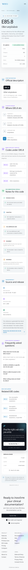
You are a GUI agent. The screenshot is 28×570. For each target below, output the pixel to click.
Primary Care (5, 541)
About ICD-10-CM (13, 485)
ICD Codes (5, 543)
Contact (4, 557)
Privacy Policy (19, 559)
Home (3, 10)
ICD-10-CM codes (11, 10)
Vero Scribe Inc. (7, 314)
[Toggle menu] (25, 4)
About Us (4, 554)
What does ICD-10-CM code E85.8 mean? (11, 352)
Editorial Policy (19, 554)
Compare (4, 548)
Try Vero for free (13, 444)
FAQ (16, 538)
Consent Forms (19, 562)
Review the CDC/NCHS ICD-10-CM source (12, 331)
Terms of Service (19, 557)
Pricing (4, 546)
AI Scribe (4, 538)
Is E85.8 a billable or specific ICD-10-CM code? (11, 366)
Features (4, 536)
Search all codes (15, 470)
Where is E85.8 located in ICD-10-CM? (12, 373)
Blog (16, 541)
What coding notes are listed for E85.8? (11, 380)
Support (17, 543)
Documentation (19, 536)
